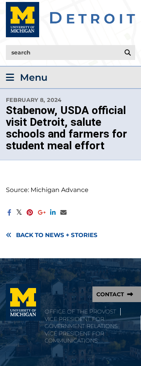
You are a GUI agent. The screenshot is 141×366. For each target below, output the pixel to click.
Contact (110, 294)
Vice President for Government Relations (81, 322)
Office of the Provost (80, 311)
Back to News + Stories (57, 235)
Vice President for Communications (74, 337)
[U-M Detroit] (70, 19)
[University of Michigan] (23, 302)
